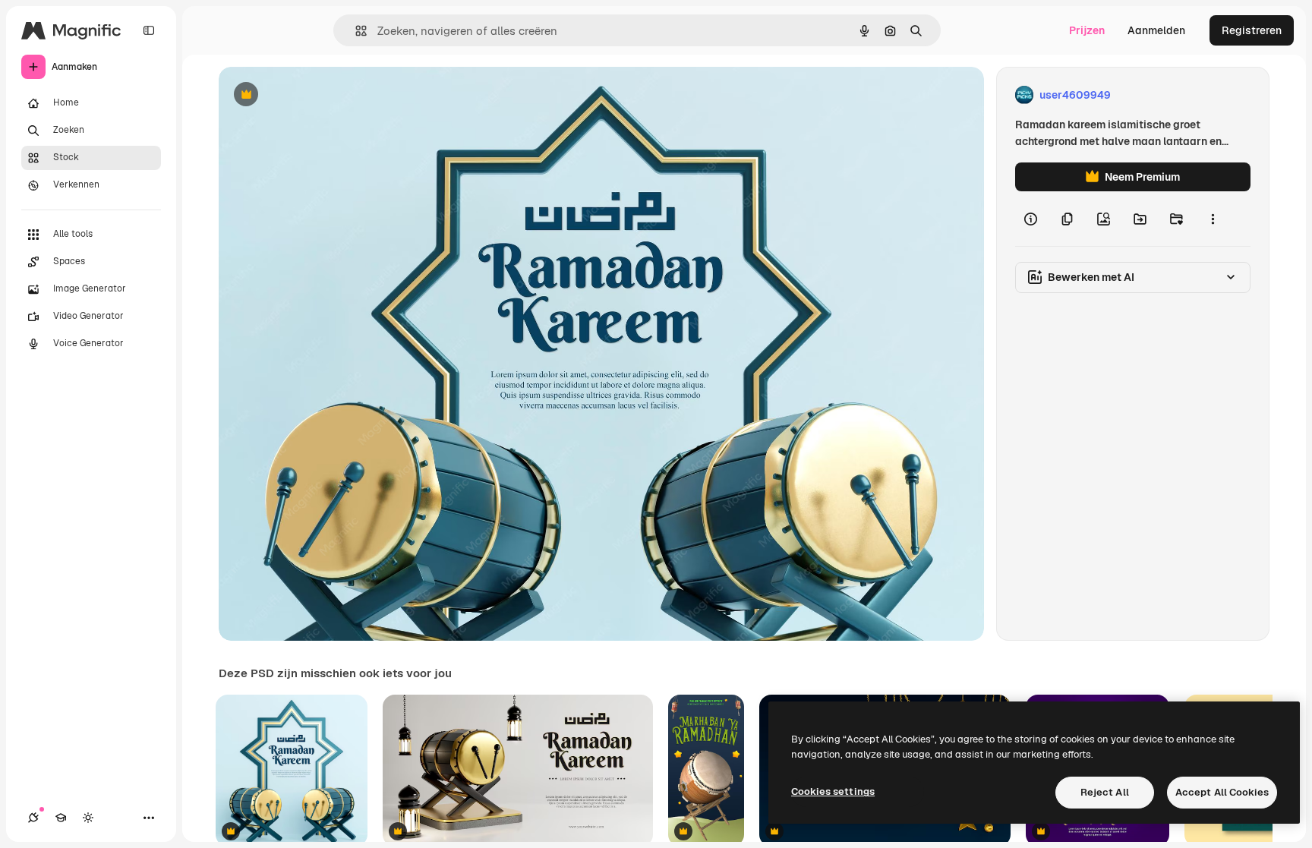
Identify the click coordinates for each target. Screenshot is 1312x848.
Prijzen (1087, 30)
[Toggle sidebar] (149, 30)
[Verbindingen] (33, 817)
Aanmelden (1156, 30)
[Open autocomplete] (355, 30)
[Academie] (61, 817)
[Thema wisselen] (88, 817)
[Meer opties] (1212, 218)
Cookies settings (833, 791)
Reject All (1104, 792)
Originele (318, 95)
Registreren (1252, 30)
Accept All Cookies (1222, 792)
